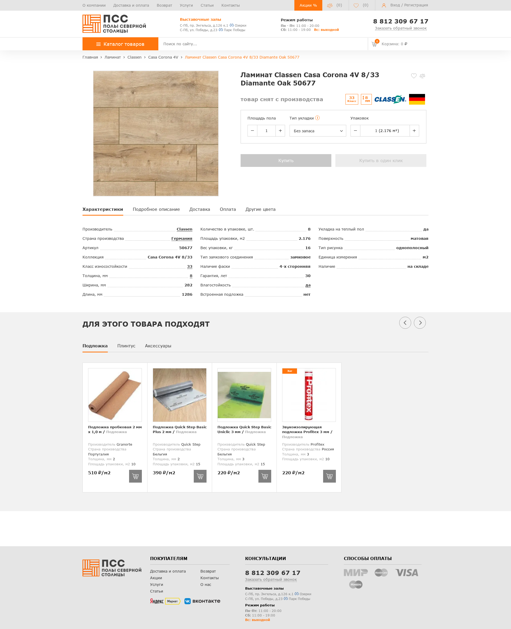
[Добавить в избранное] (414, 76)
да (308, 285)
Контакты (230, 5)
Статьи (207, 5)
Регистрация (416, 5)
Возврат (164, 5)
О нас (205, 584)
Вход (395, 5)
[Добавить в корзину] (135, 476)
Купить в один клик (381, 160)
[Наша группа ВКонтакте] (202, 601)
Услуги (186, 5)
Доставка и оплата (131, 5)
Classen (184, 229)
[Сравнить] (422, 76)
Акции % (308, 5)
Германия (181, 238)
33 (189, 266)
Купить (286, 160)
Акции (156, 577)
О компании (94, 5)
